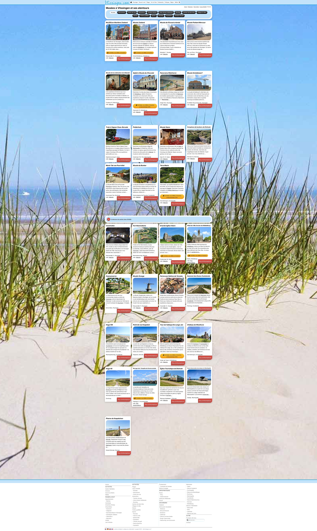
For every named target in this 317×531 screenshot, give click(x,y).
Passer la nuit (142, 2)
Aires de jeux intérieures (166, 12)
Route (161, 492)
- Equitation (135, 525)
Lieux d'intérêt (136, 488)
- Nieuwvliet (189, 507)
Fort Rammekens (139, 226)
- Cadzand (189, 511)
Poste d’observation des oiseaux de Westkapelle (199, 368)
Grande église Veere (167, 226)
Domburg (109, 186)
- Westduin (108, 518)
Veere (179, 146)
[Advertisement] (154, 66)
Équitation (169, 15)
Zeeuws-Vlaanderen (191, 505)
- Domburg (189, 494)
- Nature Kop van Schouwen (167, 520)
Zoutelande (190, 301)
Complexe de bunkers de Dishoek (199, 127)
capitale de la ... (195, 252)
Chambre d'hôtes (110, 505)
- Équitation (135, 519)
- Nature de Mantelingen (193, 492)
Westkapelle (136, 148)
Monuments (121, 12)
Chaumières (108, 507)
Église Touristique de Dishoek (171, 369)
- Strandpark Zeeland (111, 514)
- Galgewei (108, 510)
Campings (108, 503)
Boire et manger (163, 488)
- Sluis (188, 509)
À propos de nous (191, 518)
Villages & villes (202, 12)
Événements (161, 2)
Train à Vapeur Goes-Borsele (117, 127)
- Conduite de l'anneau (165, 486)
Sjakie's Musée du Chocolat (143, 73)
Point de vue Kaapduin (141, 325)
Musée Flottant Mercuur (196, 23)
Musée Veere (165, 127)
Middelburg (141, 47)
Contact (188, 522)
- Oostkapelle (190, 490)
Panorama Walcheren (168, 73)
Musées (113, 12)
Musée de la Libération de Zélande (118, 73)
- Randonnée (135, 517)
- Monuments (136, 492)
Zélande (151, 152)
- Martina (107, 501)
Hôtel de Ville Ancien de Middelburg (198, 225)
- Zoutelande (189, 498)
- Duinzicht (108, 508)
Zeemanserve (111, 276)
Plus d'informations (124, 59)
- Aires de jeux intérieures (139, 500)
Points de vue (132, 12)
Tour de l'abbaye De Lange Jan (171, 325)
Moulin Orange (138, 276)
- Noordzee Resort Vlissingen (113, 512)
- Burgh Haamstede (164, 518)
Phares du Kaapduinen (114, 418)
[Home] (131, 2)
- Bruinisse (162, 512)
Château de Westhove (195, 325)
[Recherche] (179, 2)
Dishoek (148, 345)
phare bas (206, 394)
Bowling (178, 12)
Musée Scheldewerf (194, 73)
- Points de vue (136, 494)
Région (172, 2)
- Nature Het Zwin (191, 513)
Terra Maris (164, 165)
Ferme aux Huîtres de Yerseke (171, 276)
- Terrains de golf (137, 521)
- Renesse (162, 508)
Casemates (110, 226)
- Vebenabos (109, 516)
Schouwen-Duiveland (165, 507)
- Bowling (135, 502)
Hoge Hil (109, 369)
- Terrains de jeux (137, 498)
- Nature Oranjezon (191, 488)
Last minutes (108, 522)
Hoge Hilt (109, 325)
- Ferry (161, 494)
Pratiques (167, 2)
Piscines (161, 15)
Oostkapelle (203, 344)
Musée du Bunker (139, 165)
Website (111, 58)
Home (107, 484)
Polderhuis (137, 127)
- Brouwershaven (164, 510)
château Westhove (172, 190)
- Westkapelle (190, 496)
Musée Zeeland (139, 23)
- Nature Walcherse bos (192, 500)
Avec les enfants (109, 492)
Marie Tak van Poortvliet (115, 165)
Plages (148, 2)
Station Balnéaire (109, 489)
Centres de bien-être (189, 12)
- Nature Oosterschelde (165, 516)
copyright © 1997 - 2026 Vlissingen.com (143, 529)
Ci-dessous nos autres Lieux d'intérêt (121, 219)
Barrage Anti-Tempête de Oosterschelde (144, 368)
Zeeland (145, 43)
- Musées (135, 490)
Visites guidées (144, 15)
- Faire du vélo (136, 515)
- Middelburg (189, 503)
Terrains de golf (179, 15)
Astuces (107, 490)
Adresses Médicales (165, 498)
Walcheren (180, 94)
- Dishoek (189, 502)
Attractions (142, 12)
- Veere (188, 486)
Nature (135, 15)
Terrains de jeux (152, 12)
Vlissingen (135, 2)
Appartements (109, 499)
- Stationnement (163, 496)
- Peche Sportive (137, 523)
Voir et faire (154, 2)
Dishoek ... (169, 395)
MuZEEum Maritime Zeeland (117, 23)
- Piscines (135, 513)
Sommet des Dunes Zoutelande (198, 276)
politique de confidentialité (128, 529)
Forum (161, 500)
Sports (154, 15)
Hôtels (107, 520)
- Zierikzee (162, 514)
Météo (176, 2)
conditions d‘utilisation (118, 529)
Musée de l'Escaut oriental (170, 23)
